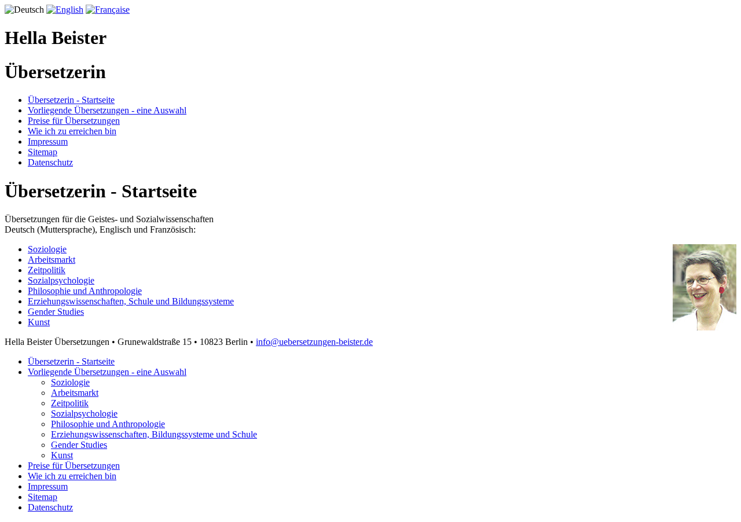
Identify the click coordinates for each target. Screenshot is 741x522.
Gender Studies (56, 312)
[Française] (108, 9)
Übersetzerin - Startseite (71, 100)
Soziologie (47, 249)
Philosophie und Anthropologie (85, 291)
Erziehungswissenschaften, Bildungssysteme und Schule (154, 434)
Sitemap (42, 152)
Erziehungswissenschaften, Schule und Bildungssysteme (131, 301)
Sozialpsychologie (61, 280)
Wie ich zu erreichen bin (72, 131)
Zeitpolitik (46, 270)
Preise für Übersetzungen (74, 121)
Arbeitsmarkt (51, 259)
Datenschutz (50, 162)
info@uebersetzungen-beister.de (314, 342)
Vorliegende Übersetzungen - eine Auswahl (107, 110)
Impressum (48, 141)
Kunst (39, 322)
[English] (64, 9)
